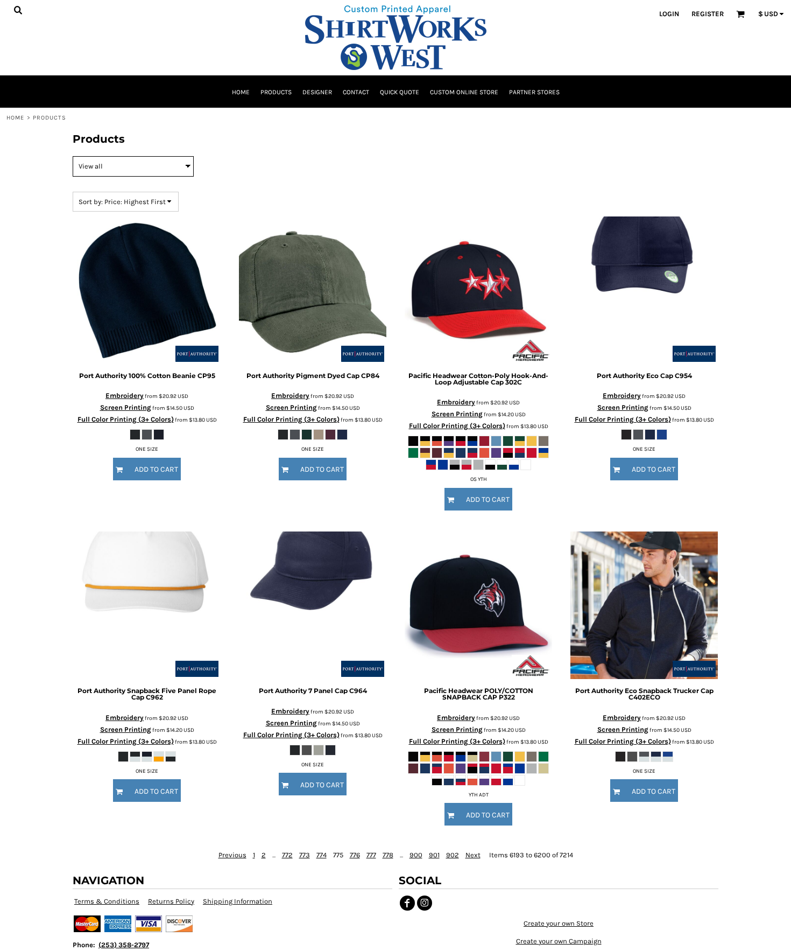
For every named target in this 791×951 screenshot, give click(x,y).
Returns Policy (171, 901)
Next (473, 855)
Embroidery (124, 395)
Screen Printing (125, 407)
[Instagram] (424, 903)
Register (707, 14)
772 (287, 855)
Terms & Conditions (106, 901)
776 (355, 855)
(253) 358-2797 (123, 945)
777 (371, 855)
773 (304, 855)
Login (669, 14)
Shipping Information (237, 901)
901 (434, 855)
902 (452, 855)
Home (15, 117)
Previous (232, 855)
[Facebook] (407, 903)
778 (388, 855)
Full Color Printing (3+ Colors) (125, 419)
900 (415, 855)
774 (321, 855)
